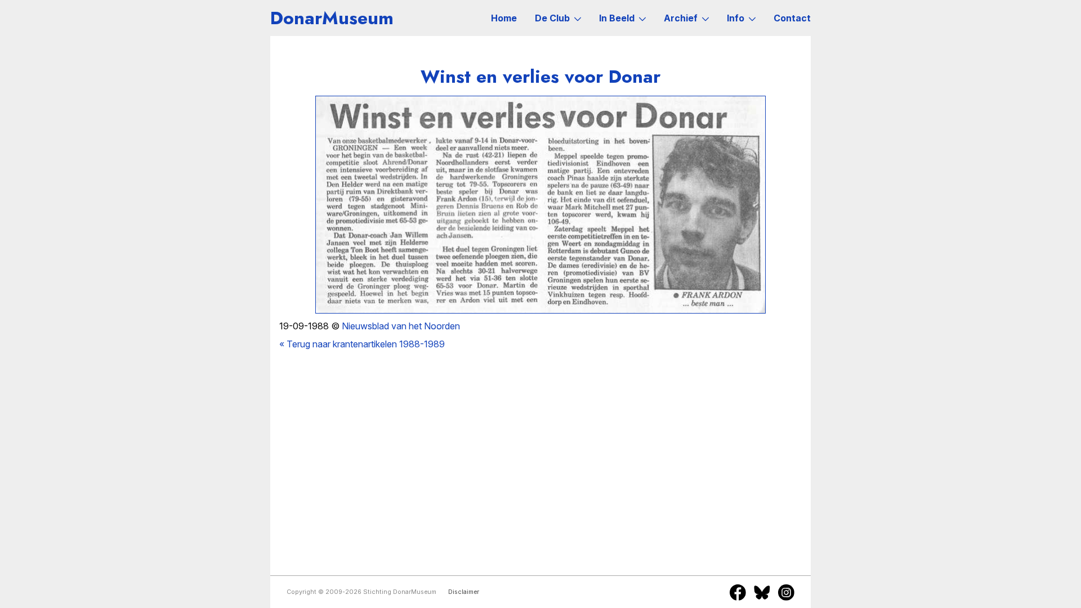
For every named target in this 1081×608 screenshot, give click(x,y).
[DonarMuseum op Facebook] (738, 592)
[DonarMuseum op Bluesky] (762, 592)
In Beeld (617, 18)
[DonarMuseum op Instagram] (786, 592)
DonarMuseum (332, 18)
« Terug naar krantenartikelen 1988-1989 (362, 344)
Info (735, 18)
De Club (552, 18)
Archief (681, 18)
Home (504, 18)
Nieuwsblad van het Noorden (401, 326)
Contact (792, 18)
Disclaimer (463, 592)
